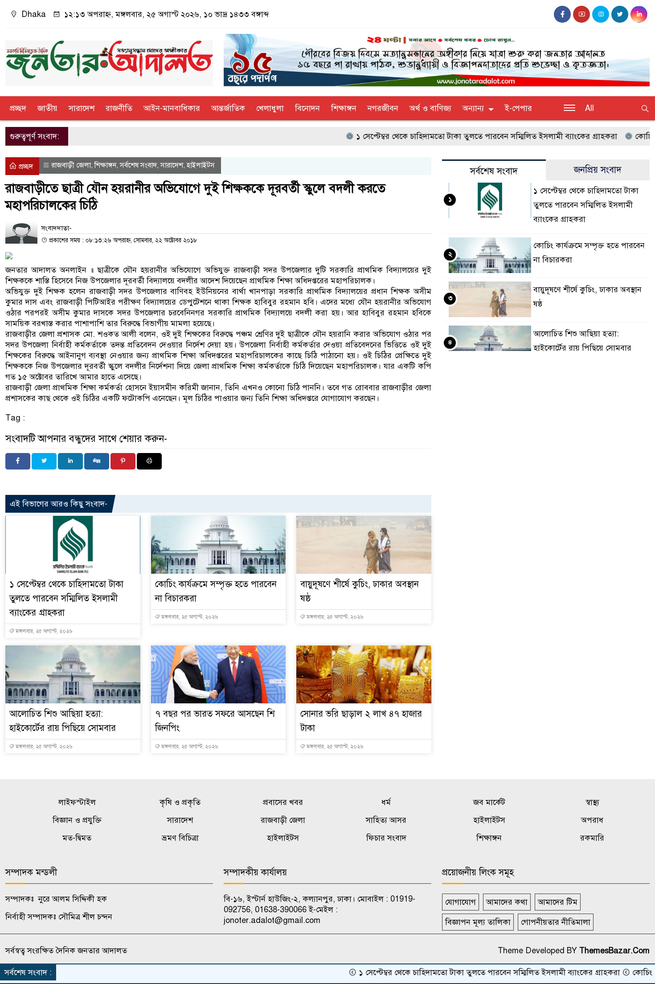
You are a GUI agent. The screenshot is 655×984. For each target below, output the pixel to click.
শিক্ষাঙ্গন (343, 108)
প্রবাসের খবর (283, 802)
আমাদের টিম (557, 902)
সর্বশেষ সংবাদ (138, 165)
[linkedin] (638, 14)
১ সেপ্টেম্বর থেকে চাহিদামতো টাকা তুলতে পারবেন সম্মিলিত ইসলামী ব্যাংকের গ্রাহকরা (455, 136)
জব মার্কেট (489, 802)
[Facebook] (17, 461)
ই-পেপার (518, 108)
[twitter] (619, 14)
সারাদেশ (81, 108)
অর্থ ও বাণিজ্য (430, 108)
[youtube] (581, 14)
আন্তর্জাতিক (228, 108)
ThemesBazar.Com (614, 950)
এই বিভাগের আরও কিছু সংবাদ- (58, 504)
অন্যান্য (473, 108)
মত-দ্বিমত (76, 838)
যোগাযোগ (460, 902)
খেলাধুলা (270, 108)
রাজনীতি (119, 108)
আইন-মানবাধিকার (171, 108)
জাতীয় (47, 108)
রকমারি (592, 838)
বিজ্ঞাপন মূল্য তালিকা (478, 922)
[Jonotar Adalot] (109, 59)
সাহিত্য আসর (386, 820)
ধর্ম (386, 802)
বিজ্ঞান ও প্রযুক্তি (77, 820)
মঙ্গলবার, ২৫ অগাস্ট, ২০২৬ (43, 631)
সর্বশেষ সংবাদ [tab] (494, 171)
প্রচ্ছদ (18, 108)
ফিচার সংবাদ (386, 838)
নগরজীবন (383, 108)
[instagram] (600, 14)
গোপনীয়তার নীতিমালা (555, 922)
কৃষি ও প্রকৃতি (180, 802)
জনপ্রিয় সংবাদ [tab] (598, 170)
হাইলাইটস (201, 165)
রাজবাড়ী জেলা (71, 165)
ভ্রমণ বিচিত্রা (180, 838)
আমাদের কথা (507, 902)
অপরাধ (592, 820)
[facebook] (562, 14)
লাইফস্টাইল (77, 802)
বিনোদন (307, 108)
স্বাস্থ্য (592, 802)
